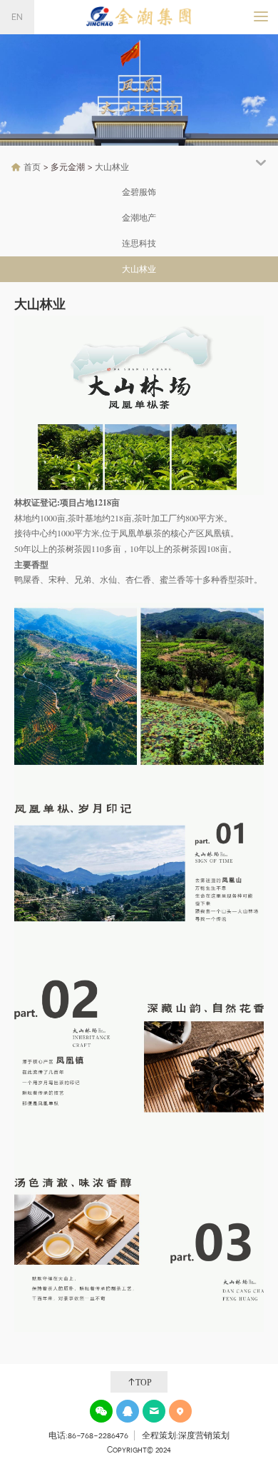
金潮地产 (139, 218)
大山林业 (112, 167)
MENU (276, 16)
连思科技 (139, 244)
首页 (32, 167)
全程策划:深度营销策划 (186, 1435)
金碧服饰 (139, 192)
